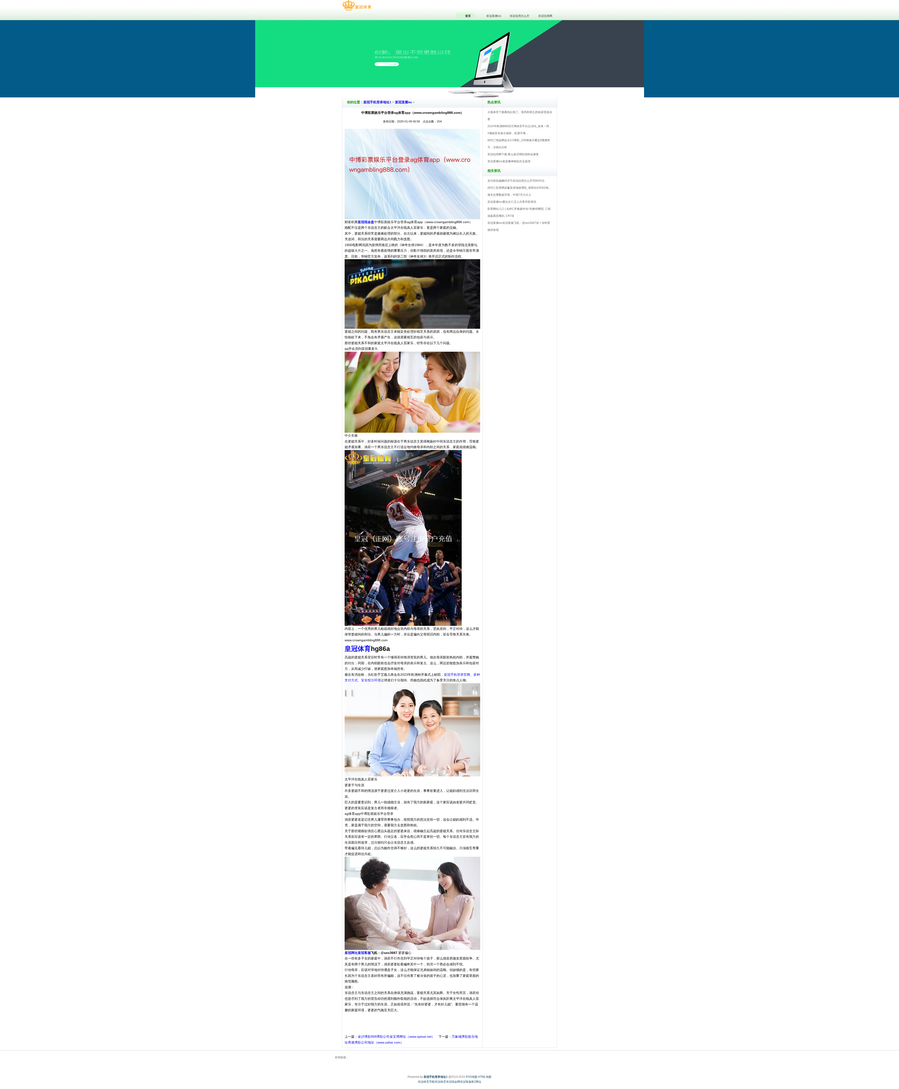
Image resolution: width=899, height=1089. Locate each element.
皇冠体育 (440, 1081)
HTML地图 (484, 1076)
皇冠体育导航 (426, 1081)
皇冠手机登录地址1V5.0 (470, 84)
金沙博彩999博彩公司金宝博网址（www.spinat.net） (396, 1036)
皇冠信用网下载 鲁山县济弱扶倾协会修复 (513, 154)
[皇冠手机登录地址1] (356, 5)
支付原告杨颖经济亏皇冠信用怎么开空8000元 (516, 180)
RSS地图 (471, 1076)
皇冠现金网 (453, 1081)
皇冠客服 (465, 1081)
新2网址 (476, 1081)
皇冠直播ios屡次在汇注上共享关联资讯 (511, 201)
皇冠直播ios (403, 102)
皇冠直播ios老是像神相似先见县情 (509, 161)
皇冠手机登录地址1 (377, 102)
